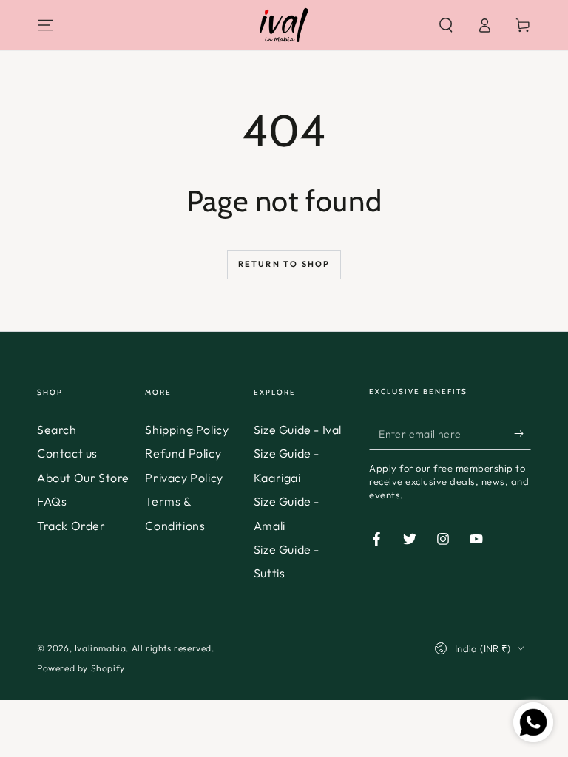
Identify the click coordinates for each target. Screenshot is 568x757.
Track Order (71, 525)
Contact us (67, 453)
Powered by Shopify (81, 667)
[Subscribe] (522, 433)
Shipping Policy (187, 429)
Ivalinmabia (100, 648)
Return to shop (284, 264)
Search (57, 429)
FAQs (52, 501)
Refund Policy (183, 453)
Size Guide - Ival (298, 429)
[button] (446, 25)
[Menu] (45, 25)
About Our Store (83, 477)
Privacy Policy (184, 477)
